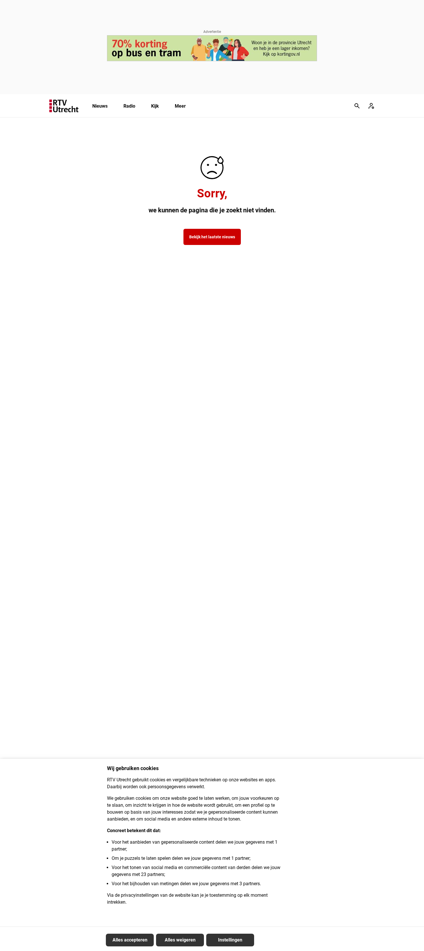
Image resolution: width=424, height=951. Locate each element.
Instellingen (230, 940)
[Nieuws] (63, 106)
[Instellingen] (371, 106)
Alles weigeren (180, 940)
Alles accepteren (129, 940)
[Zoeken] (357, 106)
